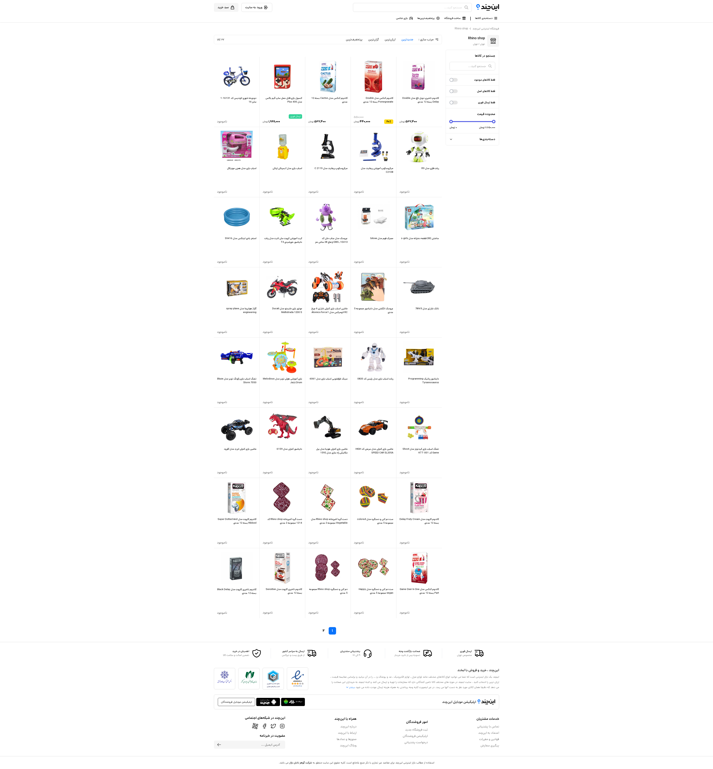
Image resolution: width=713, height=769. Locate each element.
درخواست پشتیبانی (416, 742)
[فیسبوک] (264, 726)
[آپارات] (255, 726)
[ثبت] (219, 744)
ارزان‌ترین (390, 39)
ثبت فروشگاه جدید (416, 730)
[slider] (451, 121)
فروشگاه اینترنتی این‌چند (486, 28)
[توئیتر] (273, 726)
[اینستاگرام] (282, 726)
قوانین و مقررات (489, 739)
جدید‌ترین (407, 39)
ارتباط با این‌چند (347, 733)
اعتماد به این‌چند (488, 733)
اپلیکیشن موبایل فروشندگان (236, 702)
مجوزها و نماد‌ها (346, 739)
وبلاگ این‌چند (348, 745)
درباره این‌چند (348, 726)
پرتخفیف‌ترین (354, 39)
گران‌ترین (373, 39)
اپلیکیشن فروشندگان (415, 736)
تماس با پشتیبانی (488, 726)
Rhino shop (461, 28)
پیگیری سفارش (490, 745)
